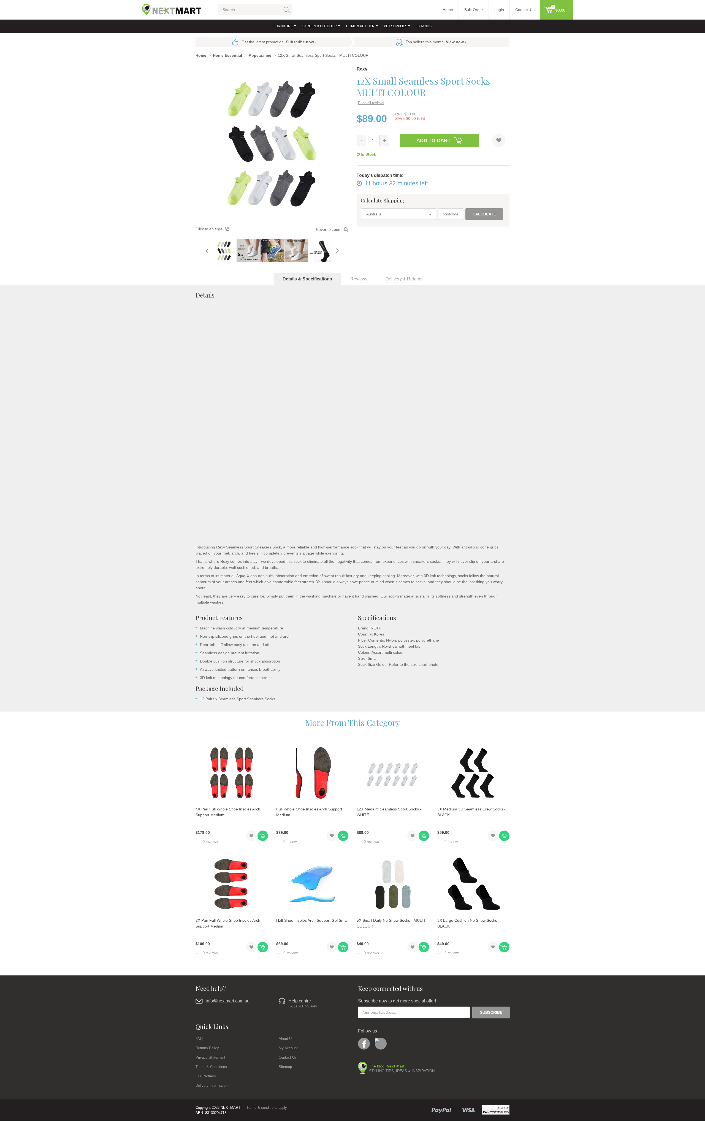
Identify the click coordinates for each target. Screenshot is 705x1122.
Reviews (358, 279)
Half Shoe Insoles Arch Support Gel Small (312, 920)
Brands (424, 26)
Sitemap (285, 1067)
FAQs (200, 1039)
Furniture (283, 26)
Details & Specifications (307, 279)
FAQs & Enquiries (302, 1006)
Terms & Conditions (211, 1067)
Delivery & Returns (404, 279)
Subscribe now (300, 42)
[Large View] (224, 250)
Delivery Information (211, 1085)
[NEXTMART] (166, 7)
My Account (288, 1048)
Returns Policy (207, 1048)
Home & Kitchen (360, 26)
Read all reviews (371, 103)
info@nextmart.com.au (228, 1001)
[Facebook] (364, 1044)
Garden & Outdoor (319, 26)
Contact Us (288, 1057)
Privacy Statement (210, 1057)
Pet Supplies (395, 26)
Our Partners (206, 1076)
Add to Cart (433, 140)
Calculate (484, 214)
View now (455, 42)
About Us (286, 1039)
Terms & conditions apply (266, 1107)
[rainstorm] (495, 1110)
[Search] (286, 9)
